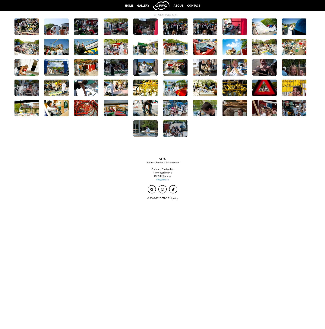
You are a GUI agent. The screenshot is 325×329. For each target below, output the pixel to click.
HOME (129, 5)
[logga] (161, 5)
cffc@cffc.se (162, 179)
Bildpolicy (173, 198)
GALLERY (143, 5)
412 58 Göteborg (162, 176)
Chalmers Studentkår (162, 169)
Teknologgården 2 (162, 172)
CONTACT (193, 5)
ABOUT (178, 5)
